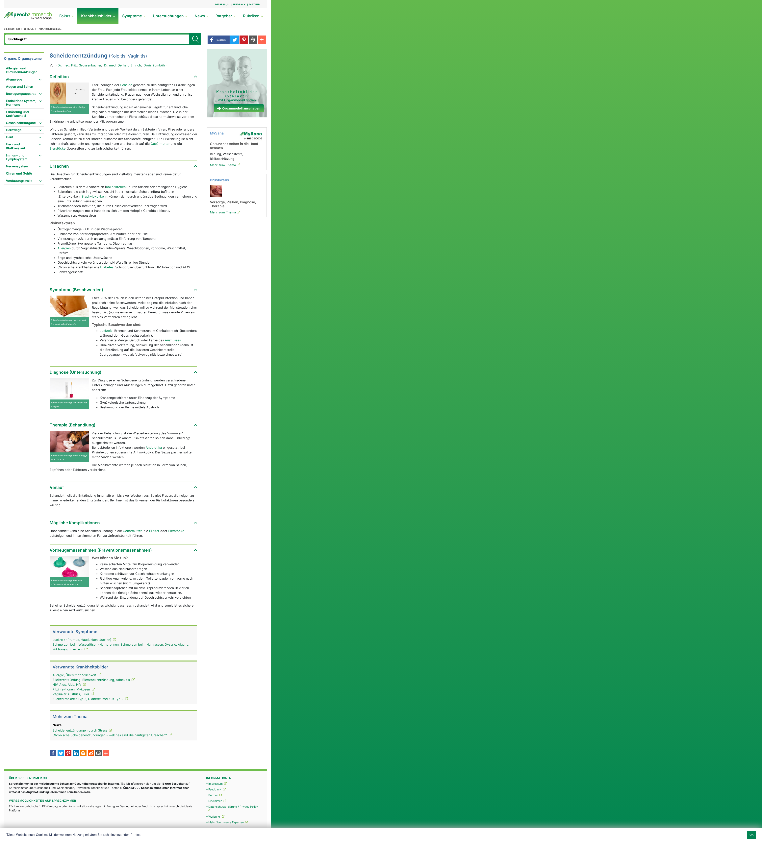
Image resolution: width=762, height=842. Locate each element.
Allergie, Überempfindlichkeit (75, 675)
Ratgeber (224, 16)
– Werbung (213, 816)
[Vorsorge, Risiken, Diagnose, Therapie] (216, 191)
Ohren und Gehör (19, 173)
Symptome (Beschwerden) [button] (76, 289)
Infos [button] (137, 834)
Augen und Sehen (19, 86)
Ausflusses (173, 340)
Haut (9, 137)
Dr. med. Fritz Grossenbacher (79, 65)
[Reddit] (90, 753)
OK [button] (751, 834)
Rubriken (252, 16)
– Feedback (214, 789)
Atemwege (14, 79)
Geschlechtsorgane (21, 123)
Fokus (65, 16)
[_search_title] (195, 39)
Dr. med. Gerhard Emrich (122, 65)
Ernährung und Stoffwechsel (17, 114)
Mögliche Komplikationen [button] (75, 522)
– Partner (212, 795)
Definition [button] (59, 76)
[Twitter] (60, 753)
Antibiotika (154, 447)
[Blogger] (83, 753)
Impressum (222, 4)
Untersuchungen (169, 16)
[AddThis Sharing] (106, 753)
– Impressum (214, 783)
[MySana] (250, 136)
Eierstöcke (57, 148)
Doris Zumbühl (154, 65)
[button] (219, 40)
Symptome (132, 16)
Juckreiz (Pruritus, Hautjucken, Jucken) (82, 640)
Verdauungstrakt (19, 181)
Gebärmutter (161, 144)
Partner (254, 4)
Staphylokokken (93, 196)
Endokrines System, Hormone (21, 103)
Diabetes (107, 267)
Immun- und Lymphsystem (16, 157)
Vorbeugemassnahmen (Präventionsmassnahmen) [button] (101, 550)
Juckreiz (106, 331)
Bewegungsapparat (21, 94)
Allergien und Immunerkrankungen (22, 70)
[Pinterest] (68, 753)
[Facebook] (53, 753)
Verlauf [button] (57, 487)
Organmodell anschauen (241, 108)
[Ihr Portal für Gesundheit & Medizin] (28, 16)
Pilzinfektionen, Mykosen (72, 689)
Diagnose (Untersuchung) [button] (75, 372)
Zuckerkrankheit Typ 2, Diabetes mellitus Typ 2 (88, 699)
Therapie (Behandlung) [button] (72, 424)
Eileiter (154, 531)
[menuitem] (24, 70)
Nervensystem (17, 166)
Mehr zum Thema (223, 165)
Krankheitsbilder (97, 16)
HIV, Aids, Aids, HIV (67, 684)
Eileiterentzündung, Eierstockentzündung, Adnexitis (92, 680)
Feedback (239, 4)
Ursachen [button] (59, 166)
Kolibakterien (116, 187)
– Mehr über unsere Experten (225, 822)
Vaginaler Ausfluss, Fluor (71, 694)
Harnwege (13, 130)
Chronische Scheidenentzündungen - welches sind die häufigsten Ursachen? (110, 735)
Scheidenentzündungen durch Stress (80, 730)
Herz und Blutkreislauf (15, 146)
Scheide (126, 85)
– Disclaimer (214, 801)
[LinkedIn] (75, 753)
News (200, 16)
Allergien (64, 248)
